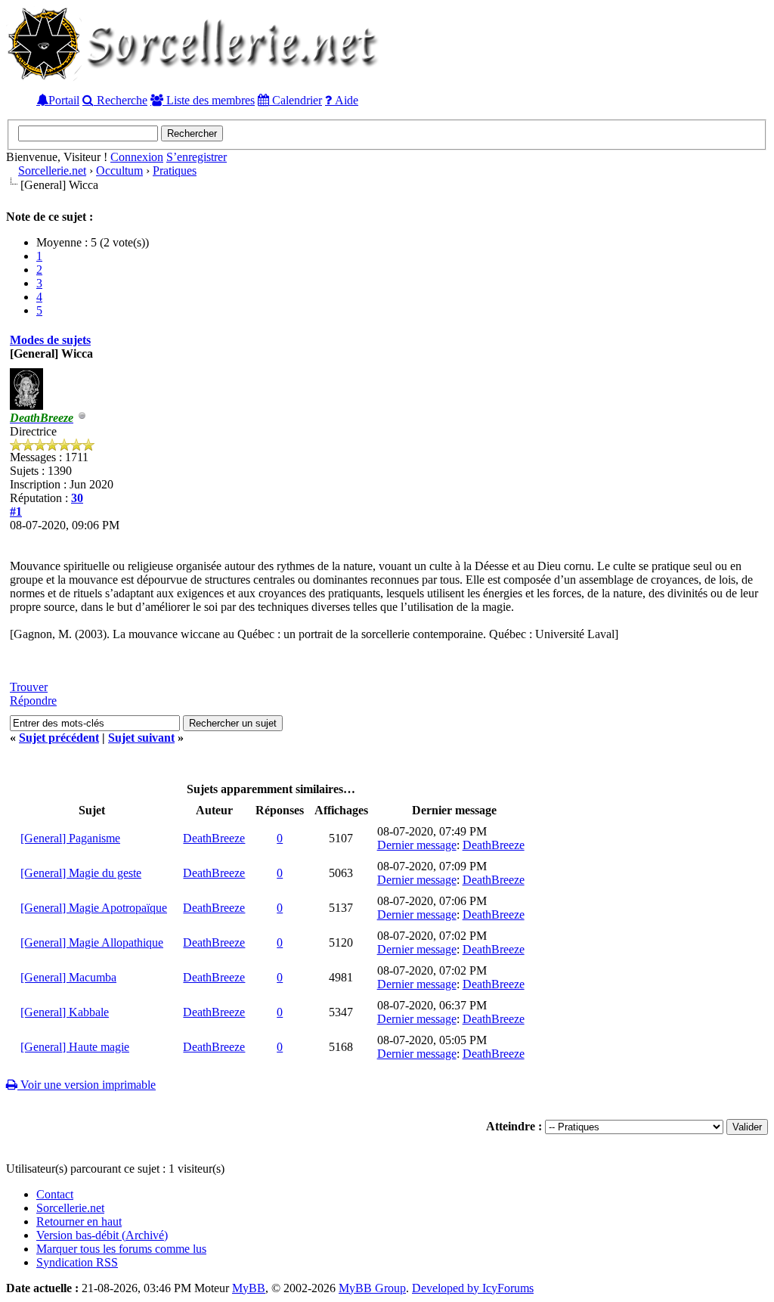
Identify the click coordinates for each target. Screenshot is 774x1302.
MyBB (248, 1288)
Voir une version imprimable (86, 1084)
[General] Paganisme (70, 838)
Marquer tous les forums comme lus (121, 1248)
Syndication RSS (77, 1262)
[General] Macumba (68, 977)
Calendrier (295, 100)
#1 (16, 511)
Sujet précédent (59, 737)
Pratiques (175, 170)
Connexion (136, 156)
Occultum (119, 170)
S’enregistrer (196, 156)
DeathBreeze (214, 838)
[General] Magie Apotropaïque (93, 907)
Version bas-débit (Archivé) (102, 1235)
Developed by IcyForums (473, 1288)
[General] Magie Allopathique (91, 942)
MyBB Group (372, 1288)
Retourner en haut (79, 1221)
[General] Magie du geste (80, 872)
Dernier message (417, 845)
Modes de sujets (50, 339)
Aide (345, 100)
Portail (63, 100)
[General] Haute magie (74, 1046)
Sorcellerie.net (52, 170)
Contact (54, 1194)
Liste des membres (209, 100)
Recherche (120, 100)
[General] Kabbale (64, 1012)
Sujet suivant (141, 737)
